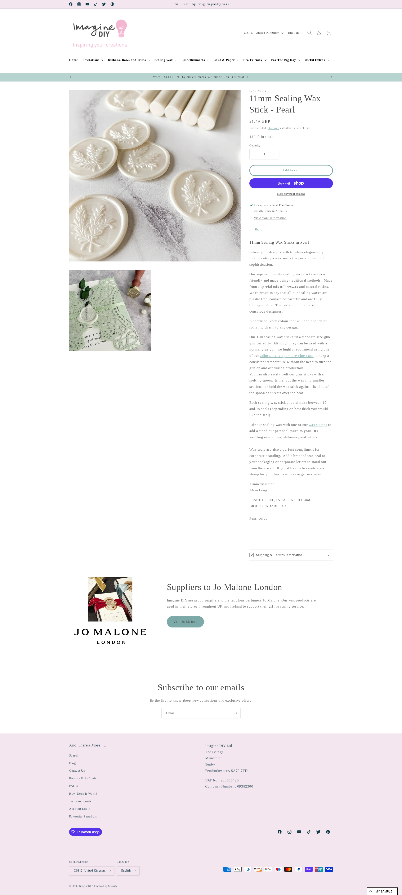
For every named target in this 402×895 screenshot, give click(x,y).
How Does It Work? (83, 793)
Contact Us (77, 770)
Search (74, 755)
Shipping (273, 128)
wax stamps (318, 425)
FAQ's (73, 786)
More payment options (291, 193)
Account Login (79, 808)
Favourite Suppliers (83, 816)
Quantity (254, 145)
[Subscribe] (235, 713)
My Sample (383, 891)
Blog (72, 763)
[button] (93, 60)
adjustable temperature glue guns (286, 356)
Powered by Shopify (105, 886)
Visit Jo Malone (185, 621)
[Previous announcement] (70, 77)
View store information (270, 218)
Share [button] (258, 229)
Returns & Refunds (83, 778)
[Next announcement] (331, 77)
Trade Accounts (80, 801)
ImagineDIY (86, 886)
